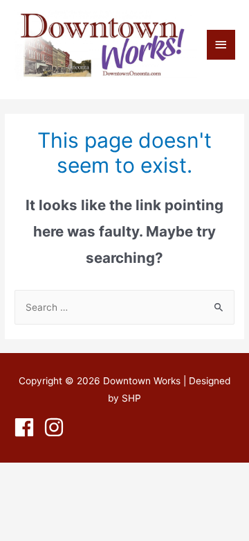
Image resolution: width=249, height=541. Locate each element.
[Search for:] (124, 307)
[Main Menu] (221, 45)
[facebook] (27, 427)
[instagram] (57, 427)
